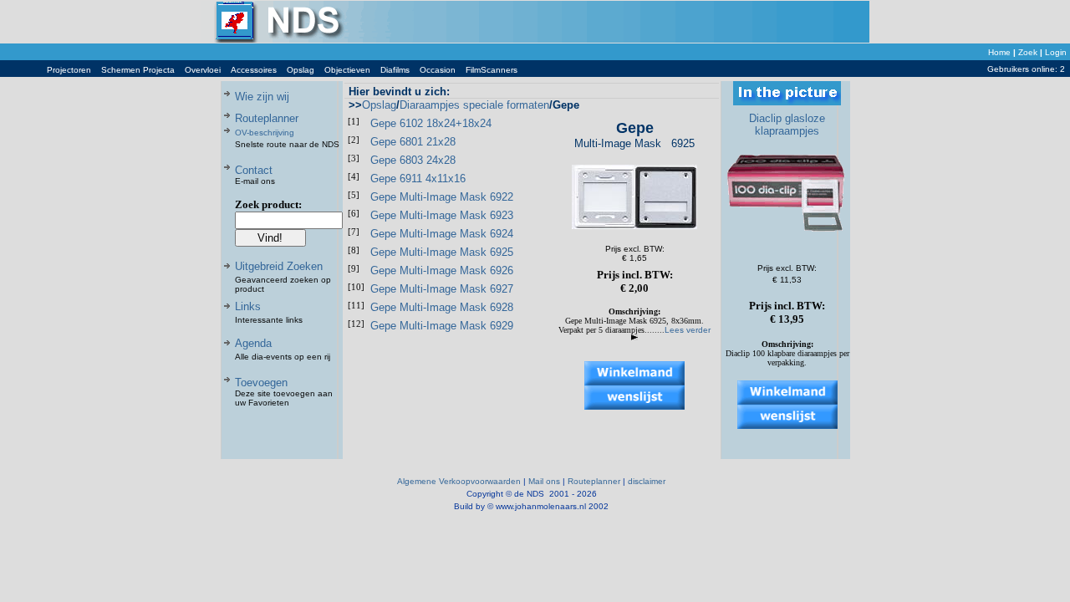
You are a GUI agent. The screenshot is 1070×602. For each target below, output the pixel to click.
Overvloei (203, 69)
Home (999, 52)
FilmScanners (491, 69)
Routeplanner (266, 118)
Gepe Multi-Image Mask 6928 (441, 307)
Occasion (438, 69)
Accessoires (254, 69)
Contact (254, 170)
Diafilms (395, 69)
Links (248, 306)
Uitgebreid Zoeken (279, 266)
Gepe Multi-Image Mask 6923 (441, 215)
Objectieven (347, 69)
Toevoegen (261, 382)
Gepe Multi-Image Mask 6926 (441, 270)
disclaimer (646, 481)
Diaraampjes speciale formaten (474, 105)
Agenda (253, 343)
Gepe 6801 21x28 (413, 141)
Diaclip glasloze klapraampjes (787, 124)
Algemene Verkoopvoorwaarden (459, 481)
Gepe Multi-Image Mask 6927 (441, 289)
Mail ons (544, 481)
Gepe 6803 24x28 (413, 160)
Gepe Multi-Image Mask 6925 (441, 252)
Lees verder (688, 329)
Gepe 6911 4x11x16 (418, 178)
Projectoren (69, 69)
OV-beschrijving (264, 132)
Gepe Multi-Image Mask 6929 (441, 325)
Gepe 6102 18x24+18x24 (431, 123)
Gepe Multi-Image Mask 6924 (441, 233)
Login (1056, 52)
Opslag (300, 69)
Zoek (1027, 52)
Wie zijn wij (262, 96)
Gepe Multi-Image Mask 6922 (441, 197)
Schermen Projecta (138, 69)
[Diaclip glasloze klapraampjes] (787, 243)
